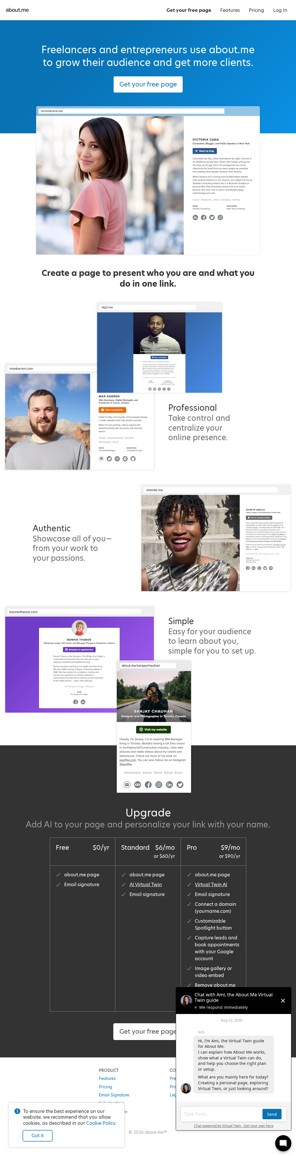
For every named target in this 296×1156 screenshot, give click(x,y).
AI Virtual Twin (146, 884)
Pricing (105, 1087)
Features (107, 1078)
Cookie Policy (100, 1123)
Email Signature (114, 1095)
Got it (38, 1135)
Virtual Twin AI (211, 884)
